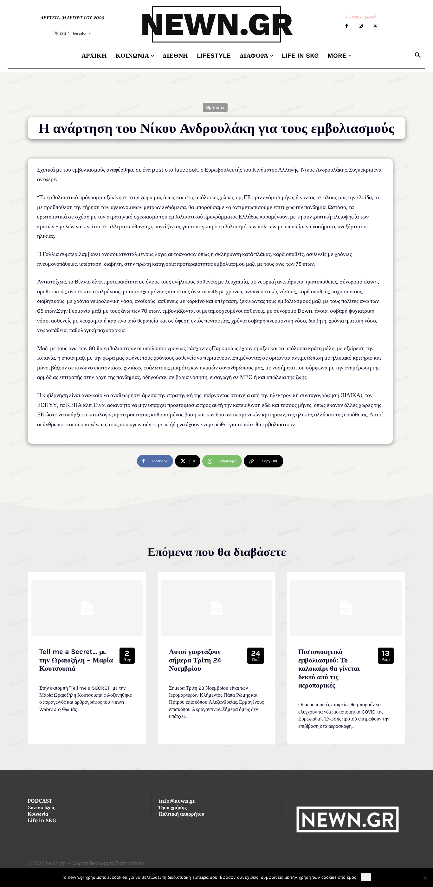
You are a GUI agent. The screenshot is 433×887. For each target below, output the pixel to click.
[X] (375, 25)
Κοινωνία (38, 814)
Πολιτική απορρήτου (181, 814)
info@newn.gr (177, 801)
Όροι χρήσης (173, 808)
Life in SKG (42, 821)
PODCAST (40, 801)
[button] (417, 55)
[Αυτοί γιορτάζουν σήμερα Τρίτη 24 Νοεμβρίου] (216, 608)
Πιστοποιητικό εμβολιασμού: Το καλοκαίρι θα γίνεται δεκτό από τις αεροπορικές (329, 668)
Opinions (215, 107)
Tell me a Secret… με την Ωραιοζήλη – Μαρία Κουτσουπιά (76, 660)
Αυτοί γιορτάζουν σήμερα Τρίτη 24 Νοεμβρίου (195, 660)
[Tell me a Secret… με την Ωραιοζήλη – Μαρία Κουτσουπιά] (87, 608)
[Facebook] (346, 25)
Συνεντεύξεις (41, 808)
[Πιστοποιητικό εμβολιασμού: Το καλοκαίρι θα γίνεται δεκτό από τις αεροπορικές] (346, 608)
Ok (366, 877)
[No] (425, 878)
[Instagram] (360, 25)
